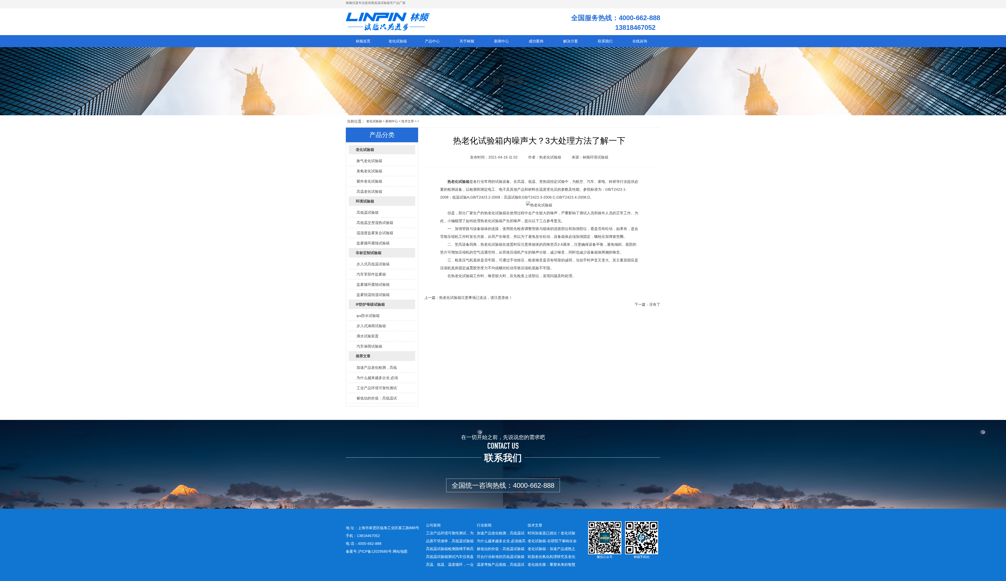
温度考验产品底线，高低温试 (500, 564)
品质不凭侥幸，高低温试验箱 (450, 541)
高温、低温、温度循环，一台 (450, 564)
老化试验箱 (374, 121)
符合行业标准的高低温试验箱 (500, 557)
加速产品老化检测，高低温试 (500, 533)
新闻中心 (391, 121)
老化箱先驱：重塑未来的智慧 (551, 564)
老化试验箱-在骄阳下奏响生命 (552, 541)
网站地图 (400, 551)
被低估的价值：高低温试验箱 (500, 549)
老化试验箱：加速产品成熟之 (551, 549)
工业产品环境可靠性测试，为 (450, 533)
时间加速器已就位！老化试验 (551, 533)
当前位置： (356, 121)
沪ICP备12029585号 (375, 551)
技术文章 (407, 121)
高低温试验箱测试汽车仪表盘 (450, 557)
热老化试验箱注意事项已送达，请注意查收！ (475, 297)
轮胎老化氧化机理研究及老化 (551, 557)
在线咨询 (639, 41)
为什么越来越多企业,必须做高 (501, 541)
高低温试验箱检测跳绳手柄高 (450, 549)
